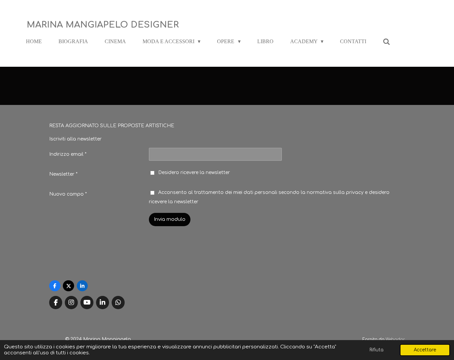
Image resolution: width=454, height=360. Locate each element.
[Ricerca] (386, 41)
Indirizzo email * (67, 154)
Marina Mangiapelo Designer (103, 25)
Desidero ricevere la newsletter (194, 172)
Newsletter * (63, 174)
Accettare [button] (425, 349)
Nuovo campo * (68, 194)
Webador (395, 339)
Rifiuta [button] (377, 349)
